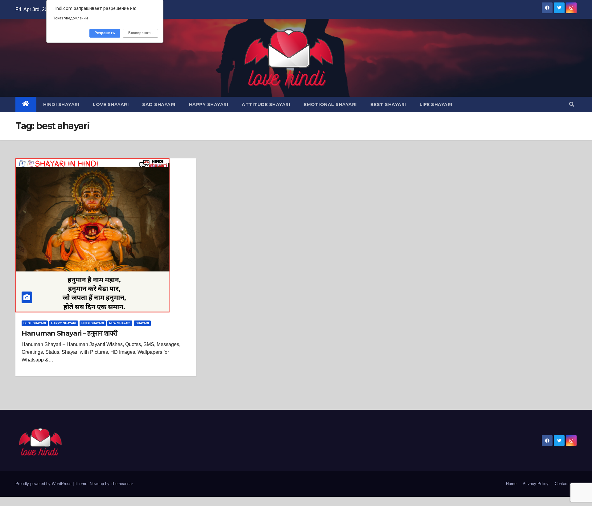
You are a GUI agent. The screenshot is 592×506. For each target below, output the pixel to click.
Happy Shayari (208, 104)
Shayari (142, 323)
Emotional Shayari (330, 104)
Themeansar (122, 483)
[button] (571, 104)
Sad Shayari (158, 104)
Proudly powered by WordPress (44, 483)
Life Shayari (436, 104)
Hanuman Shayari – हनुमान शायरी (69, 333)
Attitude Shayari (266, 104)
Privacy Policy (536, 483)
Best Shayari (388, 104)
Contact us (564, 483)
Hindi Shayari (61, 104)
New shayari (119, 323)
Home (511, 483)
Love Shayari (111, 104)
